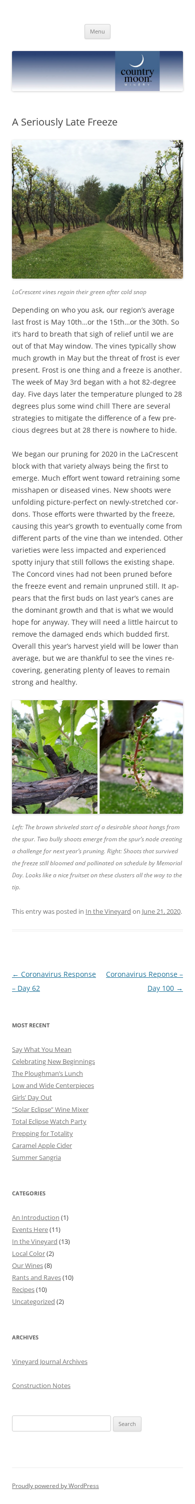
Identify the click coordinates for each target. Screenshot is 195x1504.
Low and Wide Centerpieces (53, 1085)
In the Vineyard (108, 911)
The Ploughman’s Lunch (47, 1073)
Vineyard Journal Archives (50, 1361)
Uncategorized (33, 1301)
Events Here (30, 1229)
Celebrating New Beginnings (53, 1061)
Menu (97, 31)
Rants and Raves (36, 1277)
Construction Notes (41, 1385)
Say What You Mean (42, 1049)
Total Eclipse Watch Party (49, 1121)
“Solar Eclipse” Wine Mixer (50, 1109)
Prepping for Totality (42, 1133)
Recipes (23, 1289)
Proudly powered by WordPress (55, 1485)
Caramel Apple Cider (42, 1145)
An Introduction (36, 1217)
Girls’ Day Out (32, 1097)
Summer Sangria (36, 1157)
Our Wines (27, 1265)
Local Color (28, 1253)
